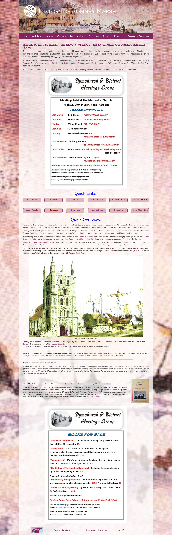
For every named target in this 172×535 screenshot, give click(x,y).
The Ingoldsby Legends (56, 344)
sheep (46, 239)
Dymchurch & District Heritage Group (67, 63)
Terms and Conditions (62, 530)
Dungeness (109, 251)
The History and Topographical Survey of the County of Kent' (88, 384)
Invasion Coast (79, 37)
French (125, 239)
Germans (138, 239)
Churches (75, 210)
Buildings (95, 37)
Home (26, 37)
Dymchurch (136, 251)
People (107, 37)
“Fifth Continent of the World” (44, 242)
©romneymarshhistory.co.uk (96, 530)
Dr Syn (128, 353)
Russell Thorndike (114, 353)
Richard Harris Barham (118, 342)
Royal (138, 210)
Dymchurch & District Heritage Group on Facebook (48, 70)
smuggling (59, 239)
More (118, 37)
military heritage (85, 239)
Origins (50, 37)
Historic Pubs (97, 210)
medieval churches (86, 237)
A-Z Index (37, 36)
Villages (62, 37)
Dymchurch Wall (84, 356)
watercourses (144, 225)
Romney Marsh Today (77, 253)
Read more (95, 397)
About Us (122, 530)
